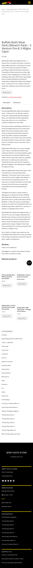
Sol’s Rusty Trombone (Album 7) (10, 544)
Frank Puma (5, 350)
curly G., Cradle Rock (7, 342)
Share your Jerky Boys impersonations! (12, 562)
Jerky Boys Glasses (6, 506)
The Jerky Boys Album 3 (8, 422)
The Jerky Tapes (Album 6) (9, 430)
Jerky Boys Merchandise (8, 491)
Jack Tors (4, 358)
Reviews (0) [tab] (16, 102)
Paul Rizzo (4, 384)
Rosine (3, 392)
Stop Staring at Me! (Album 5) (10, 407)
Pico (3, 388)
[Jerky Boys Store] (6, 3)
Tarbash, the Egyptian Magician (10, 411)
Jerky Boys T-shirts (8, 495)
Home (3, 9)
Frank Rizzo (5, 354)
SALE (3, 498)
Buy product (6, 92)
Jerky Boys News (6, 365)
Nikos (3, 380)
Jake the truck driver (7, 361)
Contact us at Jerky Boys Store (10, 555)
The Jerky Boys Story (7, 476)
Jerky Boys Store (15, 457)
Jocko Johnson (5, 369)
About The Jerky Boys (7, 472)
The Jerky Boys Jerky (11, 9)
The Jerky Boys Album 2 (8, 418)
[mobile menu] (29, 2)
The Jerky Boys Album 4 (8, 426)
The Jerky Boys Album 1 (8, 415)
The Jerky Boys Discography (9, 517)
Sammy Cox (5, 396)
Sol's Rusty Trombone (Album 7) (10, 403)
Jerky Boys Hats (7, 502)
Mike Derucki (5, 377)
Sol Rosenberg (6, 399)
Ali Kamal (4, 335)
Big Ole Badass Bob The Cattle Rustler (12, 338)
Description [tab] (6, 102)
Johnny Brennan (6, 373)
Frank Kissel (5, 346)
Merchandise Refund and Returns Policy (12, 559)
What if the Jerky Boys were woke (11, 434)
